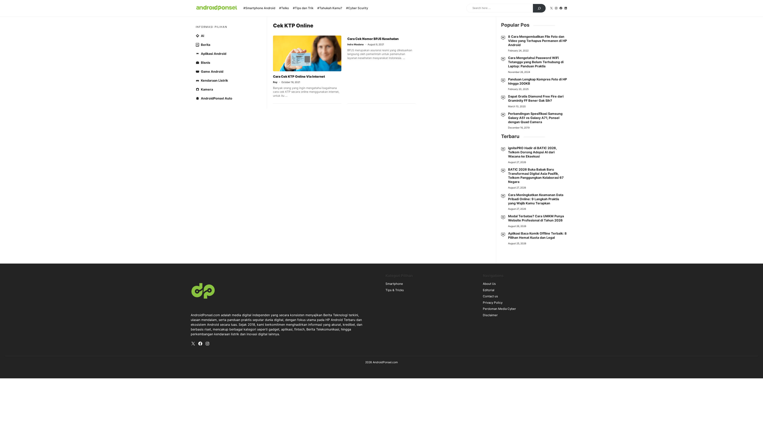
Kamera (207, 89)
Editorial (488, 290)
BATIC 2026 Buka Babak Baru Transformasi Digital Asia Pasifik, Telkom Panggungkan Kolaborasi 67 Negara (536, 175)
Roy (275, 82)
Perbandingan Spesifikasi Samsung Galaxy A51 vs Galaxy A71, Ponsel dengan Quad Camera (535, 118)
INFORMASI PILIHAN (211, 26)
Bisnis (205, 63)
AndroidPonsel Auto (216, 98)
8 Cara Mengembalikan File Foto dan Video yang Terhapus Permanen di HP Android (537, 41)
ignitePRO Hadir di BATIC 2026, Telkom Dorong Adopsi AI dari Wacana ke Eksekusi (532, 152)
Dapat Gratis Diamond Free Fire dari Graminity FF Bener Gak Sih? (536, 98)
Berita (205, 45)
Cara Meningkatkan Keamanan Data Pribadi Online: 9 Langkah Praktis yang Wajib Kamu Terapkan (535, 199)
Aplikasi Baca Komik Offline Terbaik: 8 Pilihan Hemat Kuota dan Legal (537, 235)
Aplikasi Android (213, 54)
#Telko (284, 8)
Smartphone (394, 284)
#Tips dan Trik (303, 8)
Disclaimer (490, 315)
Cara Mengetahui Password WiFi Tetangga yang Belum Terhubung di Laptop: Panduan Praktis (536, 62)
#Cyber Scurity (357, 8)
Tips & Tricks (394, 290)
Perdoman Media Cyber (499, 309)
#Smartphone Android (259, 8)
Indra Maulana (355, 44)
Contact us (490, 296)
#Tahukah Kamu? (329, 8)
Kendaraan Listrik (214, 80)
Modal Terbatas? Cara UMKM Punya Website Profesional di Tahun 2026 (536, 218)
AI (202, 36)
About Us (489, 284)
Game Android (212, 71)
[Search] (539, 8)
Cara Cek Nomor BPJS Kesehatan (373, 39)
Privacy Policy (493, 302)
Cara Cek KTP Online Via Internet (299, 76)
